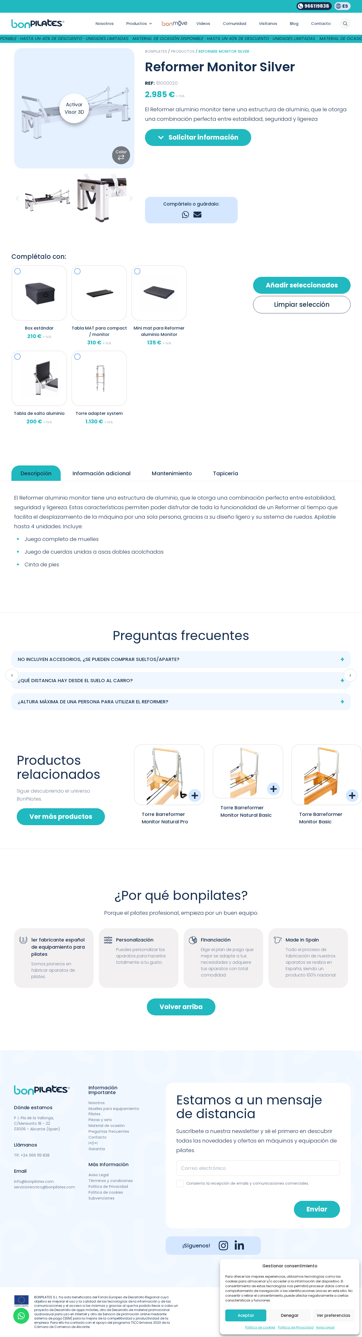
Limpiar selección (302, 304)
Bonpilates (156, 51)
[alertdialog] (181, 38)
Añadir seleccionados (302, 285)
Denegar (290, 1315)
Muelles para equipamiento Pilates (114, 1111)
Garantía (97, 1149)
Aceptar (246, 1315)
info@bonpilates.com (34, 1181)
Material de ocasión (107, 1125)
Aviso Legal (325, 1327)
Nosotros (97, 1102)
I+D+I (93, 1143)
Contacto (98, 1137)
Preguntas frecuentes (109, 1131)
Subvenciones (101, 1198)
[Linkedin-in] (239, 1245)
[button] (17, 198)
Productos (183, 51)
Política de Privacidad (296, 1327)
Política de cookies (260, 1327)
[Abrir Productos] (150, 24)
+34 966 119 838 (35, 1155)
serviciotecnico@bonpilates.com (44, 1187)
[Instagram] (223, 1245)
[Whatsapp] (21, 1316)
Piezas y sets (100, 1119)
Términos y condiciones (111, 1180)
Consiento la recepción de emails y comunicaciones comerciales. (247, 1183)
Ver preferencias (333, 1315)
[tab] (36, 473)
